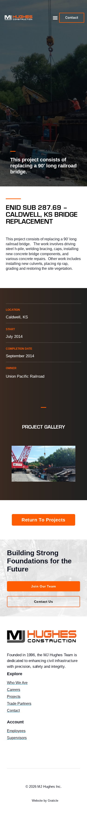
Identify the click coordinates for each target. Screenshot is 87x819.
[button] (55, 18)
